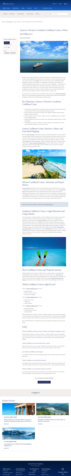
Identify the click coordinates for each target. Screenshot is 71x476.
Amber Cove (28, 141)
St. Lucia (59, 232)
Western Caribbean (26, 188)
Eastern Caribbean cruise (32, 288)
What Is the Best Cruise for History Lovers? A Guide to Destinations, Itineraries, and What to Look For (18, 420)
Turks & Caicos (59, 274)
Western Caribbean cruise (31, 297)
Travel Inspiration (9, 21)
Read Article (6, 423)
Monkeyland (48, 228)
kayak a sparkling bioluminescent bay (38, 142)
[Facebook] (5, 47)
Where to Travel (13, 417)
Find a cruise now (49, 204)
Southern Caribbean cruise (31, 306)
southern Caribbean (42, 220)
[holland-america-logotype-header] (8, 4)
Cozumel (26, 194)
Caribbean (37, 80)
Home (3, 21)
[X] (7, 47)
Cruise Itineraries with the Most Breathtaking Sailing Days (17, 444)
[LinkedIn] (9, 47)
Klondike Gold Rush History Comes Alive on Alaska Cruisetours (51, 420)
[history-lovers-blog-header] (18, 403)
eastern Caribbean (30, 134)
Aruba (47, 225)
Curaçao (56, 225)
